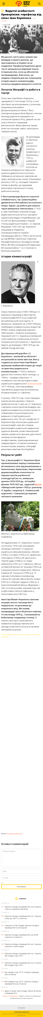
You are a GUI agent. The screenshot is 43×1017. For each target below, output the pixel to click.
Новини (22, 899)
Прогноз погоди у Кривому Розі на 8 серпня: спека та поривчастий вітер (23, 908)
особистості (18, 834)
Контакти (21, 1008)
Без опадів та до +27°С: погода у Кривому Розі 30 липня (22, 973)
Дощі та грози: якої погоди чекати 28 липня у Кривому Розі (23, 992)
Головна (5, 996)
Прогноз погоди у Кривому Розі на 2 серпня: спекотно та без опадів (23, 945)
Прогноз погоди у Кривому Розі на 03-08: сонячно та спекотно (21, 936)
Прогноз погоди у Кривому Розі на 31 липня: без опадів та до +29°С (23, 964)
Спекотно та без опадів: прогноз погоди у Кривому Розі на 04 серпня (22, 926)
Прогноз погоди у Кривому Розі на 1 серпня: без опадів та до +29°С (23, 954)
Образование (13, 996)
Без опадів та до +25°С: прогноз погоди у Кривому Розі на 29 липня (21, 982)
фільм (38, 484)
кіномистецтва (34, 383)
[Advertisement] (21, 735)
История (10, 834)
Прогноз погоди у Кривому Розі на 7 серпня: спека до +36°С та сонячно (23, 917)
